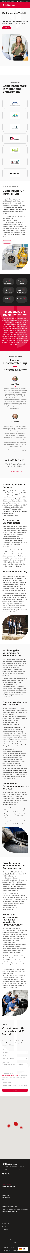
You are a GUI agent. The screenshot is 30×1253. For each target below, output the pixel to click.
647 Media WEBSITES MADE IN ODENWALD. (15, 1250)
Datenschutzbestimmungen (10, 1075)
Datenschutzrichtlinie (15, 1240)
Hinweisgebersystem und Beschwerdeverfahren (10, 1212)
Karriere (5, 1183)
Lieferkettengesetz (8, 1215)
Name (5, 1049)
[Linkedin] (9, 1173)
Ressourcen (6, 1195)
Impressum (15, 1237)
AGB (15, 1242)
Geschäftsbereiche (8, 1186)
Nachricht (6, 1062)
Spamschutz (7, 1082)
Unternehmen (6, 1185)
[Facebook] (3, 1173)
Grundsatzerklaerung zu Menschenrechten (10, 1207)
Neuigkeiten (6, 1197)
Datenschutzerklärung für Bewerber (15, 1210)
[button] (3, 1250)
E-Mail (5, 1056)
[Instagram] (6, 1173)
